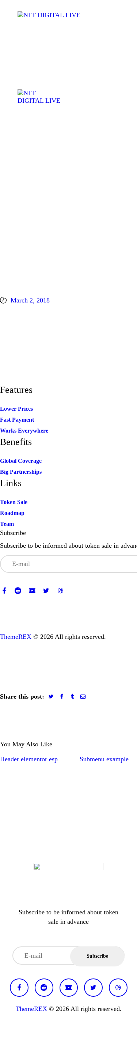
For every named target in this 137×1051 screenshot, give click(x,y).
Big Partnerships (21, 472)
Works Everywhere (24, 430)
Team (7, 524)
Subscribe (97, 956)
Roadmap (12, 513)
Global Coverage (21, 461)
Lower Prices (16, 409)
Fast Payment (17, 420)
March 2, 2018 (30, 300)
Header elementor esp (29, 759)
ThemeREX (15, 636)
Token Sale (13, 502)
